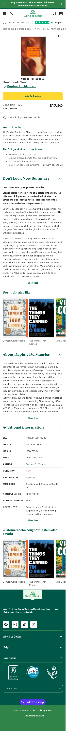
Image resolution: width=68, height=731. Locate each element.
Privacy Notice (45, 710)
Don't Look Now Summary (26, 179)
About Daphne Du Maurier (26, 355)
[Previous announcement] (3, 4)
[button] (5, 13)
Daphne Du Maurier (21, 86)
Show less (33, 283)
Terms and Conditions (34, 715)
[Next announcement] (61, 4)
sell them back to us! (52, 165)
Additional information (23, 428)
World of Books (28, 710)
